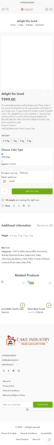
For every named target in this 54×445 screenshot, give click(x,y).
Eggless (8, 163)
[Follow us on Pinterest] (13, 371)
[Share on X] (14, 206)
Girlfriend (45, 258)
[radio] (6, 141)
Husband (5, 262)
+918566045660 (27, 2)
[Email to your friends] (29, 206)
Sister (23, 262)
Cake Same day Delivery (12, 258)
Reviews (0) (45, 225)
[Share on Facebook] (19, 206)
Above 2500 (30, 251)
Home (13, 24)
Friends (37, 258)
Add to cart (32, 191)
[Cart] (51, 9)
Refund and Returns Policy (14, 395)
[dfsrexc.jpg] (27, 62)
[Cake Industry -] (27, 9)
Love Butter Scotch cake (12, 308)
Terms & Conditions (11, 390)
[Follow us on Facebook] (8, 371)
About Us (7, 381)
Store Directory (22, 439)
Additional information (16, 225)
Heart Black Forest (36, 308)
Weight (6, 135)
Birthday (29, 24)
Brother (21, 255)
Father (30, 258)
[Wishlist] (5, 39)
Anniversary (42, 251)
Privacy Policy (8, 385)
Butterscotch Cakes (33, 255)
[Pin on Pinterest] (24, 206)
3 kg (9, 301)
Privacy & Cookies (8, 433)
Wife (29, 262)
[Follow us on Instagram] (18, 370)
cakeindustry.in (7, 364)
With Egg (5, 156)
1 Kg (9, 293)
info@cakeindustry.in (10, 359)
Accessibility (46, 433)
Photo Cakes (15, 262)
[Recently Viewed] (49, 440)
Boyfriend (40, 24)
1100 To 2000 (18, 251)
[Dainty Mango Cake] (51, 94)
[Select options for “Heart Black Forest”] (48, 305)
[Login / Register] (46, 9)
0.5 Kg (9, 289)
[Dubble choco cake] (45, 94)
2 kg (9, 297)
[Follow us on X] (4, 371)
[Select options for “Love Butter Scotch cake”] (22, 305)
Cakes (20, 24)
